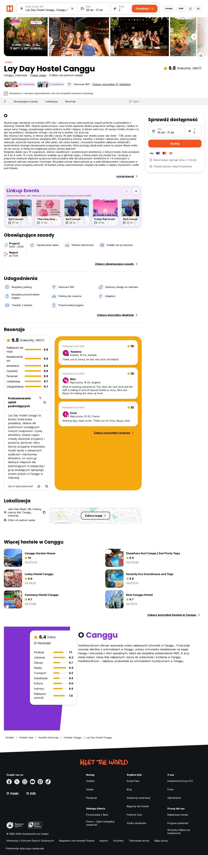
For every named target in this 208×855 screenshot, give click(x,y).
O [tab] (5, 101)
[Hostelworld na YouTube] (32, 781)
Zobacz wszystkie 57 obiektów (111, 84)
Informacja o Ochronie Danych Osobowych (30, 840)
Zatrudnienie (174, 797)
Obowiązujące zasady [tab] (25, 101)
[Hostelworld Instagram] (24, 781)
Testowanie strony (139, 840)
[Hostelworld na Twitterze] (17, 781)
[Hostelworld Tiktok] (48, 781)
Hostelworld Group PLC (180, 781)
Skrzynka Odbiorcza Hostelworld (178, 832)
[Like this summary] (39, 486)
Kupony (104, 840)
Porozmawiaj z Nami (97, 814)
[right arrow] (136, 191)
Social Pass (133, 781)
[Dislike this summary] (46, 486)
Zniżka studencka (136, 823)
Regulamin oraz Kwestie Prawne (76, 840)
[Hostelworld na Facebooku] (9, 781)
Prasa (170, 789)
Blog (129, 789)
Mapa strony (161, 840)
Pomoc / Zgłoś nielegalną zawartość (100, 823)
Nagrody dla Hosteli (138, 806)
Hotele (89, 789)
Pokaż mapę (38, 75)
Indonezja (21, 75)
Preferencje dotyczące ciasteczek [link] (25, 848)
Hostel (8, 62)
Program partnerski (177, 823)
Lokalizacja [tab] (52, 101)
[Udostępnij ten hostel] (201, 55)
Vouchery (118, 840)
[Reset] (72, 8)
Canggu (8, 75)
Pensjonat (91, 797)
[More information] (45, 402)
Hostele (90, 781)
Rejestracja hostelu (177, 814)
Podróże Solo (134, 814)
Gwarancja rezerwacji (138, 797)
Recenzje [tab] (70, 101)
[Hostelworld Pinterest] (40, 781)
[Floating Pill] (194, 36)
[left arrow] (127, 191)
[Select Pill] (190, 8)
